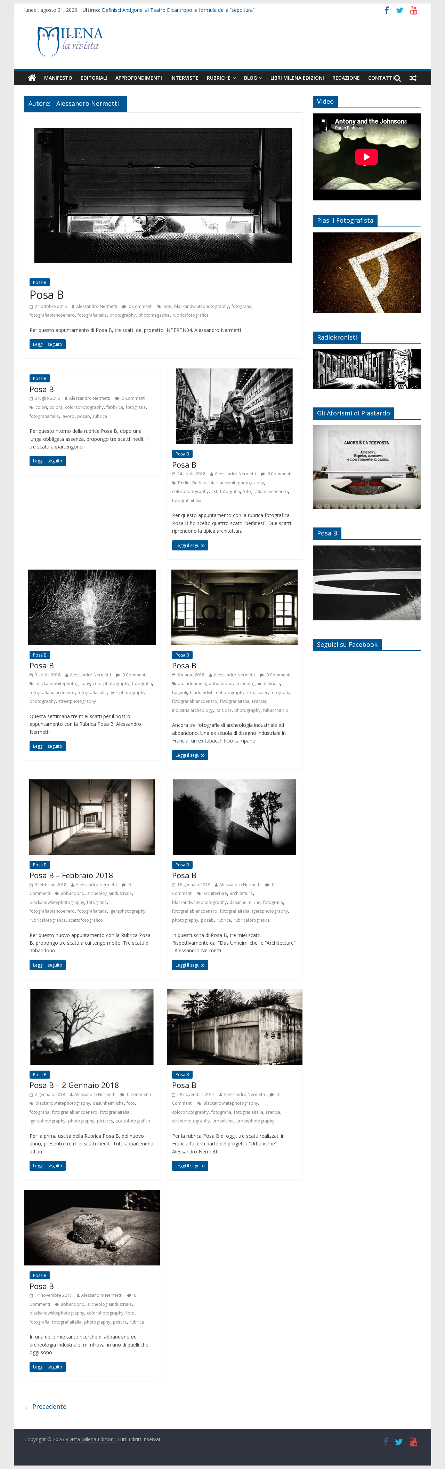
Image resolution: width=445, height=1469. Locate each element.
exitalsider (257, 693)
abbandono (221, 683)
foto (131, 1103)
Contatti (381, 77)
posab (83, 416)
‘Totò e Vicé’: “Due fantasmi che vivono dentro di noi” (161, 8)
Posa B (40, 282)
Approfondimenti (138, 77)
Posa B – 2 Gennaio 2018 (74, 1085)
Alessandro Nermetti (96, 306)
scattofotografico (85, 920)
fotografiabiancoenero (52, 315)
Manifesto (58, 77)
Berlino (199, 483)
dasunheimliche (244, 902)
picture (120, 1322)
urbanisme (223, 1121)
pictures (105, 1121)
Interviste (184, 77)
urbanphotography (255, 1121)
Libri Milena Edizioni (297, 77)
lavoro (68, 416)
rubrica (100, 416)
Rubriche (218, 77)
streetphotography (77, 701)
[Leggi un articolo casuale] (413, 78)
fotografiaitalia (92, 315)
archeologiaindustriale (257, 683)
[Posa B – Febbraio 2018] (92, 783)
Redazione (346, 77)
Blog (250, 77)
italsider (224, 710)
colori (41, 407)
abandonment (192, 683)
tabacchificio (275, 710)
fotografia (241, 306)
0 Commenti (140, 306)
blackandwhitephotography (201, 306)
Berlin (183, 483)
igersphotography (127, 693)
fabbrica (114, 407)
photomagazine (154, 315)
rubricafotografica (190, 315)
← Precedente (45, 1406)
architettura (241, 893)
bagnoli (179, 693)
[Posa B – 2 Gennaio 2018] (92, 993)
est (214, 491)
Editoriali (94, 77)
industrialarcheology (192, 710)
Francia (259, 701)
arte (167, 306)
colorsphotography (84, 407)
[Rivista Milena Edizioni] (32, 78)
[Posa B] (163, 122)
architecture (215, 893)
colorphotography (190, 491)
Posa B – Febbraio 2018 (71, 875)
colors (56, 407)
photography (123, 315)
